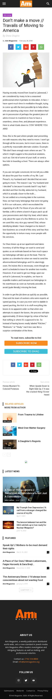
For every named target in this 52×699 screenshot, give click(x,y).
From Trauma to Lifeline (31, 414)
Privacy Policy (43, 691)
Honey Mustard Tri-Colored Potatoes (11, 387)
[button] (48, 3)
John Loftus (9, 500)
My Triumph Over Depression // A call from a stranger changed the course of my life (31, 510)
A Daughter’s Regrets (29, 441)
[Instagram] (18, 680)
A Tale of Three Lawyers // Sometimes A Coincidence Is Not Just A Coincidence (26, 493)
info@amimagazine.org (29, 661)
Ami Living (7, 15)
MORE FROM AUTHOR (15, 407)
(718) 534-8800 (31, 659)
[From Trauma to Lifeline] (10, 418)
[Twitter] (26, 680)
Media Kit (20, 691)
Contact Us (30, 691)
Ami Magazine (11, 41)
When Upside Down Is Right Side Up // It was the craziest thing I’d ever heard (37, 390)
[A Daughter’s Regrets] (10, 444)
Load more (25, 590)
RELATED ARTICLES (14, 404)
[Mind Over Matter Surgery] (10, 431)
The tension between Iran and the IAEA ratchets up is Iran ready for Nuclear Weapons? (31, 525)
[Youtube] (33, 680)
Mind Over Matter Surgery (31, 427)
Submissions (9, 691)
